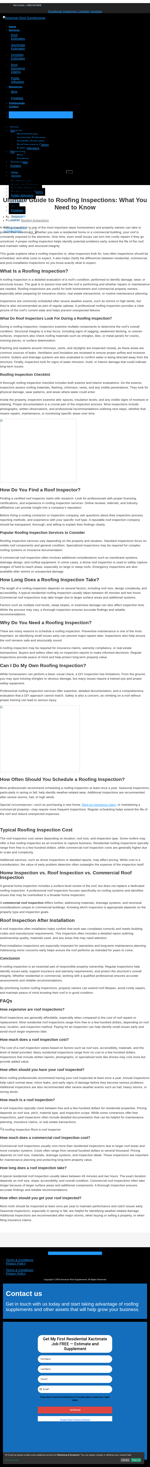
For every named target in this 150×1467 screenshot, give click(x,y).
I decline (125, 1460)
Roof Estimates (18, 36)
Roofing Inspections (35, 220)
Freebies (17, 98)
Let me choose (12, 1460)
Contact (14, 106)
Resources (15, 86)
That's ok (136, 1460)
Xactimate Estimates (18, 46)
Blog (14, 91)
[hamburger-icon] (69, 171)
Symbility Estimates (18, 56)
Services (14, 30)
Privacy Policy (16, 1263)
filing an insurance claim (99, 804)
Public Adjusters (17, 79)
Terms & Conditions (19, 1260)
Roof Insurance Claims (18, 68)
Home (12, 26)
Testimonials (17, 103)
